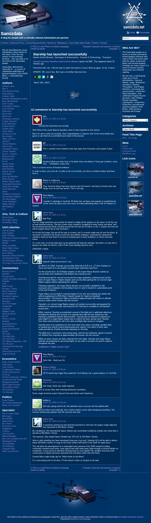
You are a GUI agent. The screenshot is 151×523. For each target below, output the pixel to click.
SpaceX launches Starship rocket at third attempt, (55, 61)
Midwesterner (8, 159)
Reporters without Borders (13, 255)
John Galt (48, 212)
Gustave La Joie (9, 134)
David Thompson (9, 291)
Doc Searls (7, 423)
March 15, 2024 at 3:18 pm (54, 258)
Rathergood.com (9, 441)
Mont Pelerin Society (11, 385)
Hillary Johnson (8, 139)
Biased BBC (7, 418)
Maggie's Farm (8, 311)
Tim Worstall (7, 344)
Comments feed (129, 151)
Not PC (5, 316)
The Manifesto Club (10, 258)
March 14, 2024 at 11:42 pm (55, 197)
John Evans (7, 146)
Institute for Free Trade (12, 379)
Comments (145, 32)
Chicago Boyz (8, 276)
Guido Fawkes (8, 400)
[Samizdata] (75, 15)
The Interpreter (8, 444)
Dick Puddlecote (9, 294)
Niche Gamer (7, 217)
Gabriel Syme (8, 129)
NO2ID (5, 243)
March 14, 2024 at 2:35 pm (54, 119)
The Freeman (8, 390)
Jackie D (6, 141)
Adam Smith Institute (11, 362)
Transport (106, 57)
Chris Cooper (7, 104)
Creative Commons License (131, 517)
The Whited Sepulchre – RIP (14, 341)
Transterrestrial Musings (12, 346)
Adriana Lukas (8, 86)
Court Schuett (8, 109)
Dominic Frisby (8, 299)
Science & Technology (90, 57)
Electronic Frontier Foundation (15, 238)
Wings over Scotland (11, 405)
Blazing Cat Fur (8, 271)
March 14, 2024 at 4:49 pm (54, 182)
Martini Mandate (9, 436)
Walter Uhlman (8, 204)
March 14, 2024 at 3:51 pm (54, 145)
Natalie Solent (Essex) (43, 57)
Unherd (5, 349)
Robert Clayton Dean (11, 181)
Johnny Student (9, 151)
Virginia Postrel (8, 354)
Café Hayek (7, 364)
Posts (132, 32)
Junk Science (8, 434)
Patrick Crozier (8, 171)
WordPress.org (128, 153)
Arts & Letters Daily (10, 413)
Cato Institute (8, 367)
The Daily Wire (8, 336)
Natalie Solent (8, 164)
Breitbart (5, 274)
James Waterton (9, 144)
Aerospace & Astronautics (66, 57)
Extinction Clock (9, 426)
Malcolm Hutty (8, 156)
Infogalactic (7, 428)
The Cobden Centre (10, 387)
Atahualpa (86, 519)
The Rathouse (8, 446)
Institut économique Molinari (14, 377)
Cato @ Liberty (8, 230)
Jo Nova (5, 431)
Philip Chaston (8, 179)
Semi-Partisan (8, 326)
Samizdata (11, 33)
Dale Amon (7, 111)
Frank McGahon (9, 124)
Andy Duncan (8, 94)
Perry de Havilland (10, 176)
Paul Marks (7, 174)
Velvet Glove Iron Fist (11, 351)
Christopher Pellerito (10, 106)
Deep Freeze (7, 421)
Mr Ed (4, 161)
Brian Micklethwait (10, 101)
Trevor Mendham (9, 201)
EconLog (6, 374)
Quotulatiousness (9, 324)
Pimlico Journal (8, 250)
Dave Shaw (7, 114)
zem (4, 209)
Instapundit (7, 306)
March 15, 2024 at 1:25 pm (54, 215)
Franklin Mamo (8, 126)
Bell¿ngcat (6, 416)
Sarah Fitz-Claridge (10, 186)
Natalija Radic (8, 166)
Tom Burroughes (9, 199)
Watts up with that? (10, 451)
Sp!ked (5, 331)
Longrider (6, 309)
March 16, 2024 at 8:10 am (54, 421)
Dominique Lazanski (10, 119)
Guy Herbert (7, 136)
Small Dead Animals (10, 329)
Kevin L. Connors (9, 154)
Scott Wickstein (9, 189)
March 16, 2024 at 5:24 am (54, 382)
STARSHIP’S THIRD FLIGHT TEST (53, 347)
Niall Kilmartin (8, 169)
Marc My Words (9, 314)
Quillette (5, 321)
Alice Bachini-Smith (10, 91)
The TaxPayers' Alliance (12, 261)
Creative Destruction (11, 372)
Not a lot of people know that (14, 439)
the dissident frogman (11, 196)
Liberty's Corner (8, 240)
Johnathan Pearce (10, 149)
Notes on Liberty (9, 245)
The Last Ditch (8, 339)
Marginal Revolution (10, 382)
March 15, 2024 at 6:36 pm (54, 369)
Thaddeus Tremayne (11, 194)
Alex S (5, 89)
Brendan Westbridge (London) (14, 99)
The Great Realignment (12, 403)
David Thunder (8, 235)
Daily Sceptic (8, 233)
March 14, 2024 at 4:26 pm (54, 158)
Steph (4, 191)
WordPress (75, 519)
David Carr (6, 116)
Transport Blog (8, 449)
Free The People (9, 304)
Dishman (47, 380)
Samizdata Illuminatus (11, 184)
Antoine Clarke (8, 96)
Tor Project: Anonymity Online (15, 263)
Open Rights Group (10, 248)
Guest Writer (7, 131)
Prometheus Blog (9, 222)
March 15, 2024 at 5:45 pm (54, 356)
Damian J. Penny (9, 289)
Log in (125, 146)
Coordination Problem (11, 369)
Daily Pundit (7, 286)
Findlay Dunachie (9, 121)
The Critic (6, 334)
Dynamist (6, 301)
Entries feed (127, 148)
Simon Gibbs (49, 367)
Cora (4, 284)
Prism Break (7, 253)
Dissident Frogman (10, 296)
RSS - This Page (129, 138)
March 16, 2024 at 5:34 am (54, 402)
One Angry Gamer (10, 220)
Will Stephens (8, 206)
